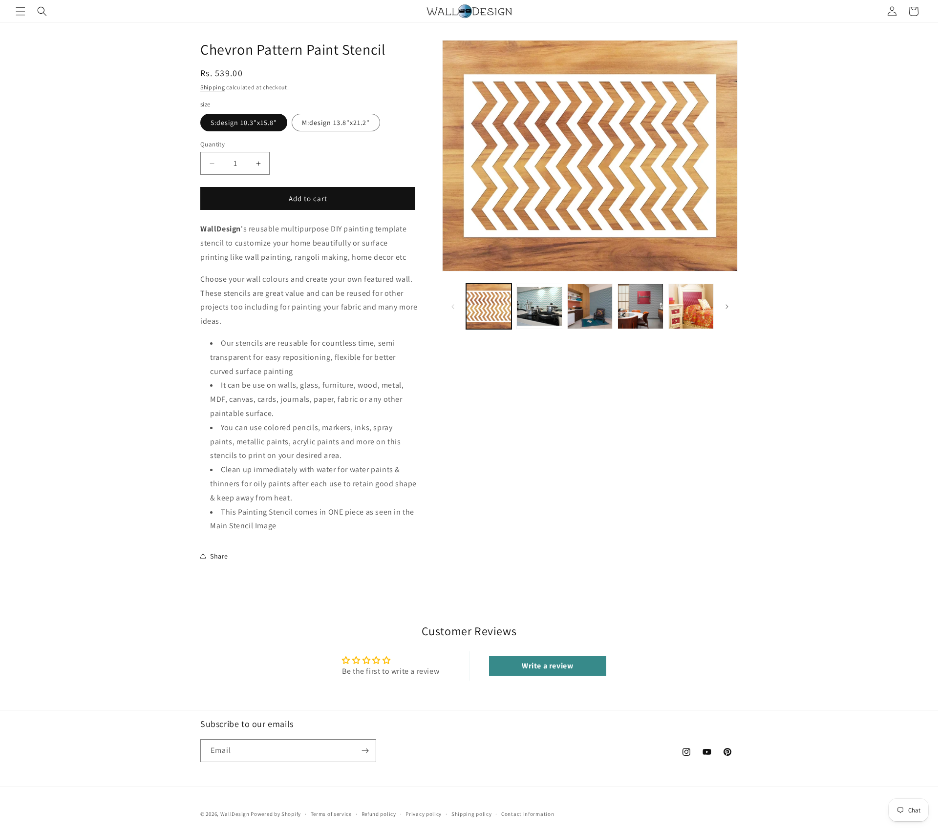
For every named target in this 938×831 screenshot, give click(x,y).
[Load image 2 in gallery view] (539, 306)
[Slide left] (453, 306)
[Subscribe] (365, 750)
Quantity (212, 144)
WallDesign (235, 813)
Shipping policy (471, 813)
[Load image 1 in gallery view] (489, 306)
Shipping (212, 87)
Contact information (527, 813)
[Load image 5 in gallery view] (691, 306)
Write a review (547, 666)
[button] (20, 11)
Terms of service (331, 813)
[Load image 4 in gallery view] (640, 306)
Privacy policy (423, 813)
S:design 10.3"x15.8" (244, 122)
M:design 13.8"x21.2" (336, 122)
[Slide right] (727, 306)
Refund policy (379, 813)
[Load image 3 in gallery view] (590, 306)
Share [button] (219, 556)
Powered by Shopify (276, 813)
